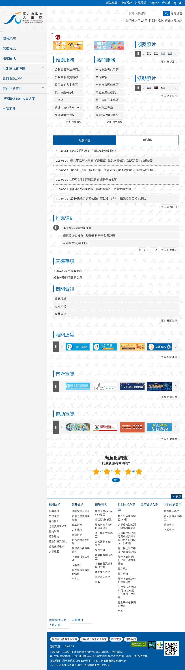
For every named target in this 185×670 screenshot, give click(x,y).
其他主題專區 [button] (12, 88)
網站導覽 (112, 2)
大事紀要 (54, 551)
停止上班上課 (173, 20)
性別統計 (123, 568)
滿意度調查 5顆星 (138, 471)
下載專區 (169, 529)
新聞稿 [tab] (147, 139)
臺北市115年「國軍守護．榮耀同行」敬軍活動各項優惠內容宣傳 (104, 170)
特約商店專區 (104, 107)
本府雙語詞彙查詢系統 (77, 227)
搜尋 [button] (166, 13)
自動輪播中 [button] (138, 54)
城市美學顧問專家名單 (67, 277)
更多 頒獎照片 (169, 61)
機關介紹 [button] (9, 38)
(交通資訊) (117, 651)
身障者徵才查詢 (65, 115)
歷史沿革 (54, 531)
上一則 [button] (143, 54)
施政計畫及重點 (58, 541)
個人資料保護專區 (173, 518)
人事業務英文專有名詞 (67, 271)
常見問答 (141, 2)
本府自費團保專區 (107, 84)
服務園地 (101, 504)
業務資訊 (77, 504)
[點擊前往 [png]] (149, 88)
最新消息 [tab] (85, 140)
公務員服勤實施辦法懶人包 (69, 77)
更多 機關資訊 (169, 320)
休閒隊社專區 (102, 572)
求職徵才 (60, 99)
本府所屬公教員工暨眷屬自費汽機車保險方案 (110, 92)
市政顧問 (77, 534)
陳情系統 (126, 2)
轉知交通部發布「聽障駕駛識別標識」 (87, 151)
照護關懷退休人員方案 (19, 98)
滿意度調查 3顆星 (117, 471)
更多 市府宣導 (169, 397)
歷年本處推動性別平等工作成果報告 (127, 560)
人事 (145, 20)
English (154, 3)
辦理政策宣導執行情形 (81, 572)
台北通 (166, 2)
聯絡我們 (131, 639)
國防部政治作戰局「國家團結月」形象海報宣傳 (93, 189)
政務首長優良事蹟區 (81, 550)
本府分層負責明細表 (81, 518)
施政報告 (54, 536)
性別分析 (123, 573)
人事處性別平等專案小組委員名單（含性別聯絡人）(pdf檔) (127, 538)
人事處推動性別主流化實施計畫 (127, 526)
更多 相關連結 (169, 357)
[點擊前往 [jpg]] (149, 53)
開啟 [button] (178, 496)
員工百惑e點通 (64, 92)
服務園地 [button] (9, 58)
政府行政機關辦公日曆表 (110, 115)
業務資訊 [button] (9, 48)
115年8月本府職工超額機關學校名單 (86, 179)
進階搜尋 (176, 13)
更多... (75, 578)
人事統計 (77, 565)
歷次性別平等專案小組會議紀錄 (127, 550)
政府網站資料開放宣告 (64, 639)
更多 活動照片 (169, 95)
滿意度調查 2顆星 (107, 471)
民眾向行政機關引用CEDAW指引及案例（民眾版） (127, 592)
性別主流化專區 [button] (14, 68)
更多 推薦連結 (169, 249)
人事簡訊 (77, 529)
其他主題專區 (172, 504)
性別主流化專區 (126, 507)
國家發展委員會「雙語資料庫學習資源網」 (90, 235)
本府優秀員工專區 (81, 558)
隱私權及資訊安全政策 (94, 639)
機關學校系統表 (81, 511)
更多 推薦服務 (74, 121)
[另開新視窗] (78, 386)
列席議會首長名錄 (81, 541)
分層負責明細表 (58, 526)
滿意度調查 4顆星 (128, 471)
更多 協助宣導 (169, 438)
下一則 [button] (176, 54)
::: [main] (52, 33)
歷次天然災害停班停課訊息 (104, 526)
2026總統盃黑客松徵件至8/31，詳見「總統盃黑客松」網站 (101, 198)
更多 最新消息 (169, 206)
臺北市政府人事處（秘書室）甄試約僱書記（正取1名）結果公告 (104, 160)
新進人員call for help (68, 107)
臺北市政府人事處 (23, 18)
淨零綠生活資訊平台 (76, 243)
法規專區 (169, 524)
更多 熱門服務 (114, 121)
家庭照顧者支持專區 (104, 543)
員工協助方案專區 (66, 84)
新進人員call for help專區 (104, 513)
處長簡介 (60, 313)
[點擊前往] (78, 346)
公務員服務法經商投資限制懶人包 (69, 69)
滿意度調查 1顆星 (96, 471)
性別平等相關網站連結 (127, 604)
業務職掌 (101, 77)
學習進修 (100, 550)
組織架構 (60, 306)
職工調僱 (77, 524)
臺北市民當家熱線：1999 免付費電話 (71, 656)
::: (4, 2)
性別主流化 (156, 20)
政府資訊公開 (12, 78)
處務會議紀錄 (56, 546)
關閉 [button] (175, 3)
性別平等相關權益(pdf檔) (127, 518)
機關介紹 (55, 504)
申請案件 (9, 109)
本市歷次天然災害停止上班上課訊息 (110, 69)
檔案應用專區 (171, 511)
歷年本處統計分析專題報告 (127, 580)
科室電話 (116, 639)
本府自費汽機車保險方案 (104, 565)
